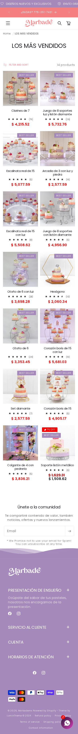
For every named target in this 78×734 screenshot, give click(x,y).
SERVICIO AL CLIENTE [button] (27, 627)
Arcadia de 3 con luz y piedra (57, 172)
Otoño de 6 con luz (20, 291)
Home (7, 33)
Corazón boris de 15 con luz (57, 350)
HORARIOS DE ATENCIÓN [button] (31, 657)
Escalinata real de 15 (20, 171)
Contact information (41, 727)
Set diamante (20, 408)
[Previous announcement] (9, 12)
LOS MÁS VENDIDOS (27, 33)
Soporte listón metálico (57, 465)
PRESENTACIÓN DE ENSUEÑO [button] (34, 590)
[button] (8, 23)
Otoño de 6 (21, 348)
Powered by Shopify (44, 710)
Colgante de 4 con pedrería (20, 467)
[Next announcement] (69, 12)
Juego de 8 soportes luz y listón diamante (57, 112)
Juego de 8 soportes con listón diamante (57, 233)
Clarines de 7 (20, 110)
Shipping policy (52, 721)
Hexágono (57, 291)
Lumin (14, 715)
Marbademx (25, 710)
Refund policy (43, 715)
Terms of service (30, 721)
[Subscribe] (69, 531)
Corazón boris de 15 (57, 408)
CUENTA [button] (15, 642)
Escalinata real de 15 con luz (20, 233)
